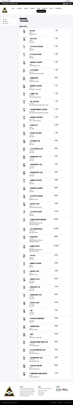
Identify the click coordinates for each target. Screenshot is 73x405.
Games (6, 21)
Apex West (31, 42)
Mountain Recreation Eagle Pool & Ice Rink (38, 105)
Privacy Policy (60, 402)
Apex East (31, 160)
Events (51, 8)
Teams (38, 8)
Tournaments (58, 8)
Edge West (31, 57)
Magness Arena (32, 34)
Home (6, 19)
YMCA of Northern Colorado (35, 207)
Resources (44, 8)
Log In (4, 1)
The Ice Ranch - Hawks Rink (35, 337)
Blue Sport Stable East (34, 345)
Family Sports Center (34, 81)
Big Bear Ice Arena (33, 199)
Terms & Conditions (67, 402)
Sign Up (9, 1)
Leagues (26, 8)
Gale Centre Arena (33, 232)
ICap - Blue (31, 128)
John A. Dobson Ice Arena (35, 97)
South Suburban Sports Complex (36, 73)
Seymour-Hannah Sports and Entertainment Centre (35, 223)
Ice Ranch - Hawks (33, 329)
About (13, 8)
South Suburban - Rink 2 (34, 65)
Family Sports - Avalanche (35, 89)
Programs (19, 8)
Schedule (32, 8)
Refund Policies (53, 402)
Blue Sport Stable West (34, 369)
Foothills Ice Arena (33, 274)
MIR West (31, 266)
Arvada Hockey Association (8, 3)
